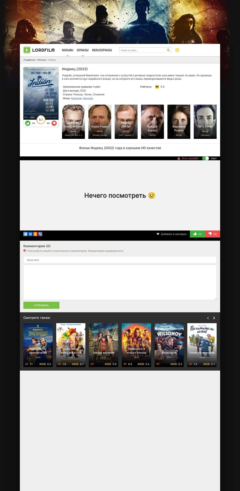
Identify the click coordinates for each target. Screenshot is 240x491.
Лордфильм (29, 59)
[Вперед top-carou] (214, 99)
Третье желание (71, 352)
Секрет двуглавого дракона (202, 350)
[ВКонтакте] (30, 234)
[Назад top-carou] (207, 99)
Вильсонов (136, 352)
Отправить (41, 305)
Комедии (76, 98)
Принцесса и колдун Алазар (104, 350)
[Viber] (40, 234)
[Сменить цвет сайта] (177, 50)
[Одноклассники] (35, 234)
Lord (43, 50)
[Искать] (168, 50)
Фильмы (67, 50)
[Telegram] (25, 234)
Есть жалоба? (190, 158)
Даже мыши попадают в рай (38, 350)
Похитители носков (169, 352)
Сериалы (83, 50)
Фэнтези (88, 98)
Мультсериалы (102, 50)
